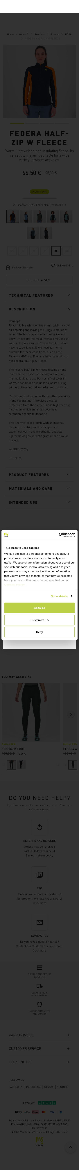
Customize (37, 619)
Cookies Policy (14, 584)
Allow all (39, 607)
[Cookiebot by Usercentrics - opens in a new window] (59, 534)
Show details (59, 596)
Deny (39, 632)
